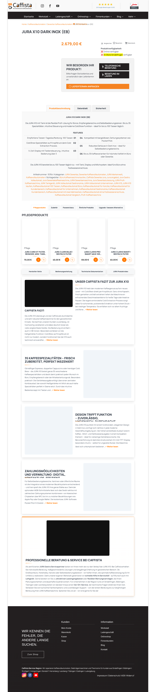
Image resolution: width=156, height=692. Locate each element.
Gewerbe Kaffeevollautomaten (92, 174)
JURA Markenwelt (114, 174)
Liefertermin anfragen (85, 86)
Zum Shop (32, 654)
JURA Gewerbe (71, 174)
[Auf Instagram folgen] (42, 6)
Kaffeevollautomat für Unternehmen (62, 189)
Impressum (102, 675)
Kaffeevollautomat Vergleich (67, 195)
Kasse (64, 637)
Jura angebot (113, 177)
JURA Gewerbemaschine (81, 180)
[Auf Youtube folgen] (58, 6)
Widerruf (130, 675)
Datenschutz (114, 675)
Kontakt (104, 649)
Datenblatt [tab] (82, 108)
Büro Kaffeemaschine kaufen (73, 177)
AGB (123, 675)
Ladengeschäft (63, 17)
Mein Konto (66, 628)
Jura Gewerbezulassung (103, 180)
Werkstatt (43, 17)
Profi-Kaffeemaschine (91, 195)
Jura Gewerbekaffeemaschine (56, 180)
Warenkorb (131, 43)
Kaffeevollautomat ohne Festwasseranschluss (103, 192)
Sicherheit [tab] (101, 108)
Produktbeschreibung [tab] (59, 108)
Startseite (29, 17)
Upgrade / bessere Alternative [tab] (111, 207)
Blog (119, 17)
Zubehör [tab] (54, 207)
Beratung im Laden (112, 74)
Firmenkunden (103, 17)
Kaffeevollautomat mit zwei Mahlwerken (64, 192)
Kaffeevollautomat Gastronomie (93, 189)
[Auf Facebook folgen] (50, 6)
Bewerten (119, 43)
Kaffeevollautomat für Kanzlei (96, 186)
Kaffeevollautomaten (35, 177)
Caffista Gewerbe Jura (96, 177)
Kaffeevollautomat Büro (71, 186)
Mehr (130, 17)
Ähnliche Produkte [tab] (86, 207)
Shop (63, 641)
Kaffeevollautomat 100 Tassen (46, 186)
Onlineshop (83, 17)
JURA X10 (118, 183)
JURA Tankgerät (48, 183)
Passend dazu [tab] (68, 207)
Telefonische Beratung (113, 66)
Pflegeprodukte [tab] (39, 207)
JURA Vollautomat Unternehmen (98, 183)
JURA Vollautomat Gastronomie (69, 183)
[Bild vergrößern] (107, 374)
